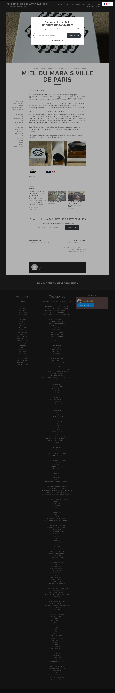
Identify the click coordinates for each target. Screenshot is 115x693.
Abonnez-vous (74, 35)
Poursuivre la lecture (57, 40)
